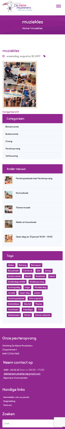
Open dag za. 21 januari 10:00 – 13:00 (34, 236)
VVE (40, 309)
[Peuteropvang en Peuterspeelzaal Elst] (17, 7)
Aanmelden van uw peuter (16, 397)
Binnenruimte (12, 126)
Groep (48, 270)
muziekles (10, 50)
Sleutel (27, 304)
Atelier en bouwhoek (26, 222)
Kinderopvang (37, 281)
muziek (11, 293)
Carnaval (27, 270)
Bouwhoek (13, 270)
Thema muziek (23, 207)
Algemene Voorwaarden (15, 378)
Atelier (11, 265)
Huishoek (40, 276)
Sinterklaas (13, 304)
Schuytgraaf (35, 298)
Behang (23, 265)
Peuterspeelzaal (16, 298)
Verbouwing (12, 156)
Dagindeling (9, 401)
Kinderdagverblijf (16, 281)
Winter (27, 315)
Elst (38, 270)
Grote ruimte (14, 276)
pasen (37, 293)
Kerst (52, 276)
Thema (38, 304)
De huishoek (22, 193)
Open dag (25, 293)
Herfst (28, 276)
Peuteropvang (13, 148)
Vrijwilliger (28, 309)
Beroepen (36, 265)
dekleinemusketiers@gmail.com (22, 373)
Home (25, 28)
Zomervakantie (42, 315)
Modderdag (40, 287)
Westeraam (14, 315)
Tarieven (7, 405)
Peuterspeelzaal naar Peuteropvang (34, 178)
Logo (27, 287)
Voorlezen (13, 309)
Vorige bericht (10, 112)
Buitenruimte (12, 134)
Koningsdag (14, 287)
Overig (9, 141)
